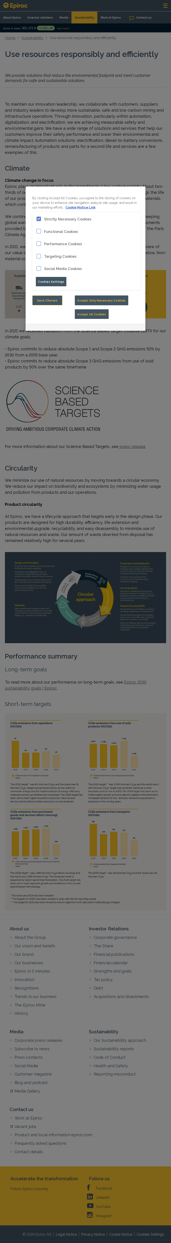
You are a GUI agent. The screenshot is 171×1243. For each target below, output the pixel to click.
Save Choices (47, 300)
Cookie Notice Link (80, 207)
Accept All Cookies (91, 314)
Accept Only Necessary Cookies (101, 300)
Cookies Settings (51, 281)
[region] (85, 258)
